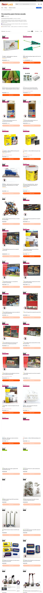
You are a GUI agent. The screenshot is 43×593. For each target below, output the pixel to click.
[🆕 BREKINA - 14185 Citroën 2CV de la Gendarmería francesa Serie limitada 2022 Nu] (11, 173)
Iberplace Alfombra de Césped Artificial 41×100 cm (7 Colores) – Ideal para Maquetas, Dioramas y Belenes (11, 88)
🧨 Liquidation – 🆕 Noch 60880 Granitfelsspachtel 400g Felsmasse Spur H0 (10, 151)
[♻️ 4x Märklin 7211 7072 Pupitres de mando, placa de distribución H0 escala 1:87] (11, 549)
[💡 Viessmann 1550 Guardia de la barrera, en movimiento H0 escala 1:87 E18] (11, 109)
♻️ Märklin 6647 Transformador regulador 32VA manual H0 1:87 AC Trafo (10, 469)
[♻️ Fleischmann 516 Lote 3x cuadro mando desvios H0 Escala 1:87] (32, 457)
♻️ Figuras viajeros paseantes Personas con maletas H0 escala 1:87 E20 (11, 219)
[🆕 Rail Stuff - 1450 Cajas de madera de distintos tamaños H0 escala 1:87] (11, 427)
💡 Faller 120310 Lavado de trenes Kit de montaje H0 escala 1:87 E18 (31, 374)
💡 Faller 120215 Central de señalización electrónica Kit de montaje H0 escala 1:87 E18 (10, 374)
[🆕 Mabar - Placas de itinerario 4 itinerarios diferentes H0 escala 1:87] (32, 394)
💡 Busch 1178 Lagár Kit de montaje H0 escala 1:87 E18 (32, 312)
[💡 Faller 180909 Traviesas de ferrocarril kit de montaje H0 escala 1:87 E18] (32, 238)
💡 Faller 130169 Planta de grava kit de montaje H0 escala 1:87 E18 (10, 250)
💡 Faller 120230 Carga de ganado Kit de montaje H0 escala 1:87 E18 (31, 219)
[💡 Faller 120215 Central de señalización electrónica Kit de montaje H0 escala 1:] (11, 362)
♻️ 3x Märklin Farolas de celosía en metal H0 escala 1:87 (10, 530)
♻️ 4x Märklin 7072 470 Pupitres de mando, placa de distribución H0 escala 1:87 (31, 561)
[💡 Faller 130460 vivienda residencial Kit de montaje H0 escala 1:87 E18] (32, 332)
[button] (41, 4)
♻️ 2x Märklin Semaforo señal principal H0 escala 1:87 (32, 590)
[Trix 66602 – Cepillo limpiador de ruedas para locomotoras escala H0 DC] (11, 45)
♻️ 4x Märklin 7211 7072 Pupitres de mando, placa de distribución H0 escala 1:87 (10, 561)
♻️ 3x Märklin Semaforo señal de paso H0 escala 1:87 (10, 590)
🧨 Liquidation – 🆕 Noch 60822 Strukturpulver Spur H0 (31, 151)
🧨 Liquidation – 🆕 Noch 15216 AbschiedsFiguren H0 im (31, 439)
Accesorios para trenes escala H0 (7, 9)
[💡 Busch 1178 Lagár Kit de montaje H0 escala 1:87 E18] (32, 301)
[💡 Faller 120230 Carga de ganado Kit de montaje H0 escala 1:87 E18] (32, 207)
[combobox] (25, 4)
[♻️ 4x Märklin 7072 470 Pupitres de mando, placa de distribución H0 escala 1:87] (32, 549)
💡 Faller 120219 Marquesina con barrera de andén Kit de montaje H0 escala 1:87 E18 (11, 313)
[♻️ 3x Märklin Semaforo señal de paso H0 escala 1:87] (11, 580)
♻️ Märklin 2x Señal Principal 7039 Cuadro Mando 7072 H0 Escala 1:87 (10, 500)
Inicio (2, 9)
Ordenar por (3, 31)
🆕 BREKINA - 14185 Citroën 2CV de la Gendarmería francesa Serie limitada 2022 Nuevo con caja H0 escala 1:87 (10, 185)
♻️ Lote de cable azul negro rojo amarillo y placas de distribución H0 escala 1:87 (31, 530)
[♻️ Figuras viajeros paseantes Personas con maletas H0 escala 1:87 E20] (11, 207)
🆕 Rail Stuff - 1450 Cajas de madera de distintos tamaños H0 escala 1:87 (10, 439)
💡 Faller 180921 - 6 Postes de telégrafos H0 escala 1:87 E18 (10, 406)
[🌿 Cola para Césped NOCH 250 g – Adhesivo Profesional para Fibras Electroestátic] (32, 173)
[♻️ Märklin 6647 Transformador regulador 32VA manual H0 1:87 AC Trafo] (11, 457)
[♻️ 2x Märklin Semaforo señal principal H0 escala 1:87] (32, 580)
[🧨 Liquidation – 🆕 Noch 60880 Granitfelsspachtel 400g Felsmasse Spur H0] (11, 140)
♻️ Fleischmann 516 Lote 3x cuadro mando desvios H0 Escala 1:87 (31, 469)
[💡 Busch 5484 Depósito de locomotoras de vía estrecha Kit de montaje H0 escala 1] (11, 332)
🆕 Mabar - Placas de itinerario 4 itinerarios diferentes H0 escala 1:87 (30, 406)
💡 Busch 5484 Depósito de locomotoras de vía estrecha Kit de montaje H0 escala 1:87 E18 (10, 343)
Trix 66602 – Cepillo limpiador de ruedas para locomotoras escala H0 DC (9, 57)
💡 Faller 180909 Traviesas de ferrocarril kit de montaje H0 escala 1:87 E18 (30, 250)
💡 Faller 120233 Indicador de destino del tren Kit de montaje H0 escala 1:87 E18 (31, 282)
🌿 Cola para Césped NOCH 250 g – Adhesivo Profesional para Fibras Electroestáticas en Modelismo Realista (30, 185)
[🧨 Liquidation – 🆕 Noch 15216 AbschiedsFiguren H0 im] (32, 427)
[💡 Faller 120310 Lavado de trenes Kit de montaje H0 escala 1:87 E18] (32, 362)
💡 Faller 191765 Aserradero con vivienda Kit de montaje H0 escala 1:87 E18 (10, 282)
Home (2, 7)
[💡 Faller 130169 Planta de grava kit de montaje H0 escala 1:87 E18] (11, 238)
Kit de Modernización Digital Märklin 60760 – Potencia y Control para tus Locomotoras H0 (30, 88)
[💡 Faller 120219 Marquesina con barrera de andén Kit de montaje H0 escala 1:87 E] (11, 301)
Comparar (29, 31)
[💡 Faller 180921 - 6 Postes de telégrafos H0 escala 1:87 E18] (11, 394)
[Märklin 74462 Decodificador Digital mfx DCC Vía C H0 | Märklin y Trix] (32, 45)
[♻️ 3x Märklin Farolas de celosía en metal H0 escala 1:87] (11, 519)
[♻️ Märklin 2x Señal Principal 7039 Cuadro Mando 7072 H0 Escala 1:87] (11, 488)
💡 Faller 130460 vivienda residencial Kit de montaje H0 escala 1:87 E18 (31, 343)
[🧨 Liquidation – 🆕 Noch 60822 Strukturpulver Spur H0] (32, 140)
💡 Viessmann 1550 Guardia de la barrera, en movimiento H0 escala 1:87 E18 (9, 121)
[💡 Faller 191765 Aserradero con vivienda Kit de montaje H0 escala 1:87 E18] (11, 270)
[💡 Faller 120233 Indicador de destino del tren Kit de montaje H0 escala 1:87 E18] (32, 270)
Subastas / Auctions (12, 7)
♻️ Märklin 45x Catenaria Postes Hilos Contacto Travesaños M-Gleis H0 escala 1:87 (31, 500)
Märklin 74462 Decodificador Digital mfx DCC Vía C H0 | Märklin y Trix (32, 57)
